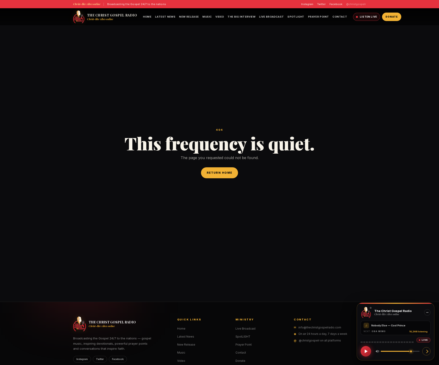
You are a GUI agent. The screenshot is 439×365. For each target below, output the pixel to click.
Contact (339, 16)
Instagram (307, 4)
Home (147, 16)
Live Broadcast (271, 16)
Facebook (335, 4)
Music (207, 16)
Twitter (321, 4)
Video (219, 16)
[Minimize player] (427, 312)
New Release (189, 16)
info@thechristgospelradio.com (319, 327)
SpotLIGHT (295, 16)
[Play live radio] (366, 351)
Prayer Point (318, 16)
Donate (391, 16)
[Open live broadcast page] (426, 351)
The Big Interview (241, 16)
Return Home (220, 172)
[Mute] (376, 351)
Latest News (165, 16)
